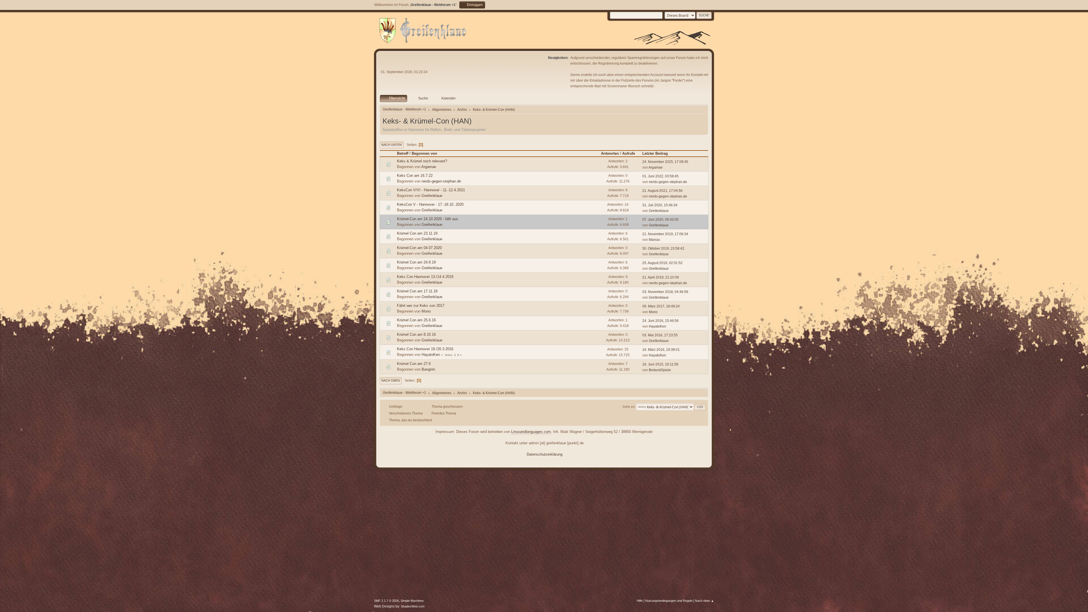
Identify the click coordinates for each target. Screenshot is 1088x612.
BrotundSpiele (660, 370)
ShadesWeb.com (412, 606)
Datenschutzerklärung (544, 454)
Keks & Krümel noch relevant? (422, 161)
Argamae (428, 167)
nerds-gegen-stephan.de (441, 181)
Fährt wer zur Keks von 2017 (420, 305)
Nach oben (390, 380)
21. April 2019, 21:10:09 (660, 277)
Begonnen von (424, 153)
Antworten (610, 153)
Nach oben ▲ (704, 600)
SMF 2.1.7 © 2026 (386, 600)
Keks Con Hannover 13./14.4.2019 (425, 277)
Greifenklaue (432, 196)
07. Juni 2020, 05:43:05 (660, 220)
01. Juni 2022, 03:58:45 (660, 176)
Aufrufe (628, 153)
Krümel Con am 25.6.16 (416, 320)
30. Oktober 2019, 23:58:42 (663, 248)
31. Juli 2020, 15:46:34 (659, 205)
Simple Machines (412, 600)
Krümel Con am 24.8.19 (416, 262)
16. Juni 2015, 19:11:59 (660, 364)
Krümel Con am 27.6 (414, 364)
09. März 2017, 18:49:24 (661, 306)
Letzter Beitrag (655, 153)
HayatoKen (657, 326)
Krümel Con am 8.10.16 (416, 334)
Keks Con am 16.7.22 (415, 175)
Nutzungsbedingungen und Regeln (668, 600)
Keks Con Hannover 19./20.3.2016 (425, 349)
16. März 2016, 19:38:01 (661, 350)
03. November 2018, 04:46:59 (665, 292)
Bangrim (428, 369)
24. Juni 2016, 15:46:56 (660, 321)
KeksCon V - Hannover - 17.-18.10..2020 (430, 204)
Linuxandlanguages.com (531, 432)
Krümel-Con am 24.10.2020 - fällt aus (427, 219)
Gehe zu (628, 406)
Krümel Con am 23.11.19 (417, 233)
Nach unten (391, 144)
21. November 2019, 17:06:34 (665, 234)
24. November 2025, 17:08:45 (665, 162)
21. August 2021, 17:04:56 (662, 191)
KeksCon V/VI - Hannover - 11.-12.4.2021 (431, 190)
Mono (426, 311)
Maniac (654, 240)
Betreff (402, 153)
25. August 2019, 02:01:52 (662, 263)
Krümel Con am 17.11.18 (417, 291)
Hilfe (640, 600)
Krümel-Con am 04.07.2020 (419, 248)
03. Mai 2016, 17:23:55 (660, 335)
